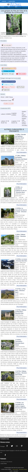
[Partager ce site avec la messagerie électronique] (17, 446)
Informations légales (23, 469)
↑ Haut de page (15, 469)
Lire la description (7, 45)
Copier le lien (6, 89)
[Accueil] (14, 4)
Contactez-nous (4, 438)
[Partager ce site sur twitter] (12, 446)
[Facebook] (5, 455)
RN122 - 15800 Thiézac (7, 97)
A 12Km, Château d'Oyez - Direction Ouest (20, 236)
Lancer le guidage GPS (10, 68)
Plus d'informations (21, 152)
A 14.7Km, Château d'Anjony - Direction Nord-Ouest (21, 373)
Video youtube (22, 73)
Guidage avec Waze (9, 71)
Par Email (21, 87)
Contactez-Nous (11, 1)
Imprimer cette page (9, 73)
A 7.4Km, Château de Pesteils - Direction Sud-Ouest (21, 157)
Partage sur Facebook (9, 81)
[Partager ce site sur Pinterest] (21, 446)
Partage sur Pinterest (9, 87)
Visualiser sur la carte (8, 103)
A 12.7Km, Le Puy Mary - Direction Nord (20, 290)
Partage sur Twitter (8, 84)
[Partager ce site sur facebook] (7, 446)
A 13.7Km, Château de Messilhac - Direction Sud (20, 311)
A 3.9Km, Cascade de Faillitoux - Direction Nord (20, 136)
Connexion (4, 1)
